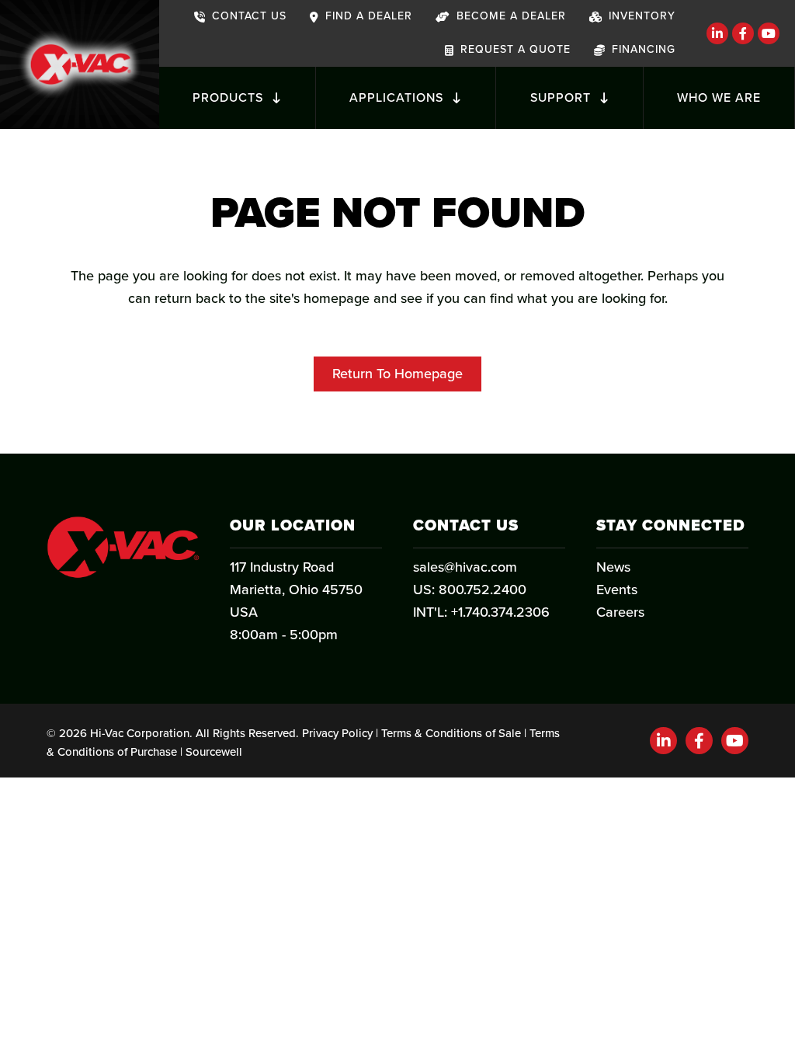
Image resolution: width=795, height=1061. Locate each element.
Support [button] (562, 97)
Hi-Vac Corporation (139, 733)
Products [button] (230, 97)
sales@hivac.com (465, 567)
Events (616, 589)
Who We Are (719, 97)
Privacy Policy (337, 733)
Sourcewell (214, 751)
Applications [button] (398, 97)
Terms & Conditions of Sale (451, 733)
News (613, 567)
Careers (620, 612)
